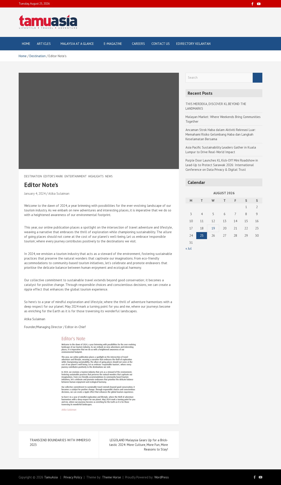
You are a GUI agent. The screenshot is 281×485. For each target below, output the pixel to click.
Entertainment (76, 176)
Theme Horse (111, 477)
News (109, 176)
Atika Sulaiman (58, 193)
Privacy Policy (73, 477)
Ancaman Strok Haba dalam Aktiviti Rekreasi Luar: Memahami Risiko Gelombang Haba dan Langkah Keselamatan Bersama (221, 134)
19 (213, 228)
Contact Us (160, 44)
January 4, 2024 (34, 193)
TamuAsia (51, 477)
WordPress (161, 477)
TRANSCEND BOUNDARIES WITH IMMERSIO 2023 (60, 442)
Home (26, 44)
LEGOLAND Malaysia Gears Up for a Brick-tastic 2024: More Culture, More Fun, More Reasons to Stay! (138, 444)
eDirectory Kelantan (193, 44)
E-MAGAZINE (113, 44)
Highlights (96, 176)
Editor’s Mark (53, 176)
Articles (44, 44)
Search (257, 78)
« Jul (189, 248)
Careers (138, 44)
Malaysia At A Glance (77, 44)
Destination (33, 176)
